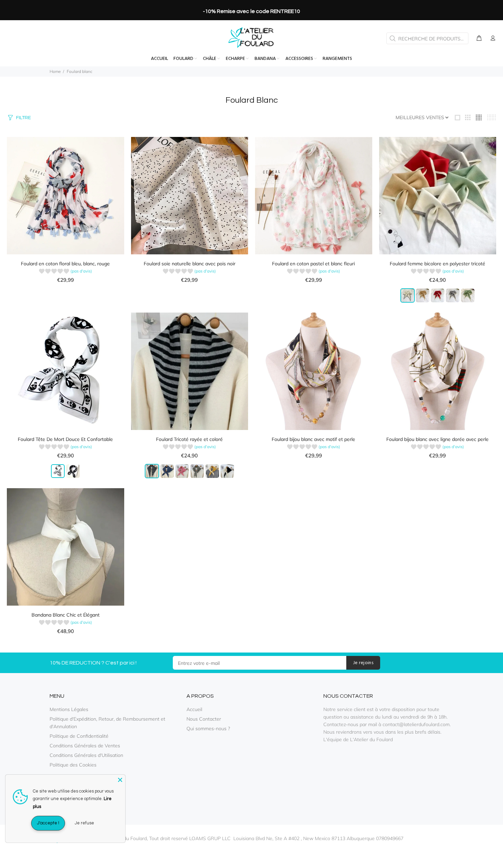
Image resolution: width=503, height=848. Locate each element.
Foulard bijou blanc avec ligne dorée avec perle (437, 439)
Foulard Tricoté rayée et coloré (189, 439)
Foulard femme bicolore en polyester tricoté (437, 264)
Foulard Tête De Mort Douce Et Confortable (65, 439)
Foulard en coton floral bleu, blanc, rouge (65, 264)
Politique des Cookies (73, 765)
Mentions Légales (69, 709)
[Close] (120, 779)
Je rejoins (363, 663)
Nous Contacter (203, 719)
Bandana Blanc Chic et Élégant (65, 615)
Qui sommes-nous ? (208, 728)
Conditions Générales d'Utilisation (86, 755)
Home (55, 71)
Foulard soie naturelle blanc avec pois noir (189, 264)
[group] (65, 272)
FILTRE (23, 117)
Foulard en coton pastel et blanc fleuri (313, 264)
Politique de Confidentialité (79, 736)
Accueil (194, 709)
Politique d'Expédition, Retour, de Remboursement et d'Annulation (107, 723)
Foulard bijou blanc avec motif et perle (313, 439)
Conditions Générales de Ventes (85, 746)
